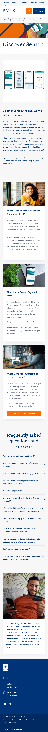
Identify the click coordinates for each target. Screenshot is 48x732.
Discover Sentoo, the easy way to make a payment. (31, 19)
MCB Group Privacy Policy (27, 720)
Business (13, 3)
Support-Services (10, 19)
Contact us (10, 679)
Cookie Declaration (9, 723)
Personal (6, 3)
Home (4, 19)
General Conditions (9, 720)
